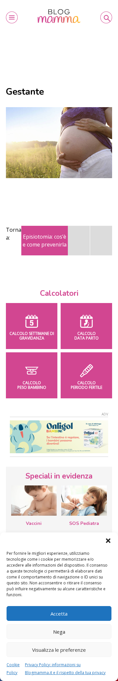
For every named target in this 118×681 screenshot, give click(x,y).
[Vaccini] (34, 500)
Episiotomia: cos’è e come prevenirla (45, 240)
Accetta (59, 613)
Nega (59, 631)
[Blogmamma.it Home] (59, 16)
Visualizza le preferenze (59, 649)
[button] (108, 540)
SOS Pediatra (84, 523)
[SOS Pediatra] (84, 500)
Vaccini (34, 523)
